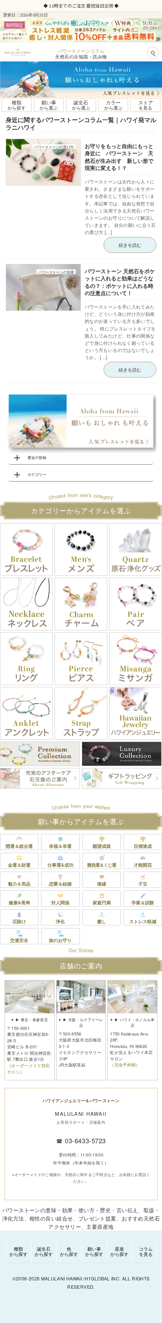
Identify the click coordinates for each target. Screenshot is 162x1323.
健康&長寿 (19, 902)
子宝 (142, 883)
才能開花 (143, 864)
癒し (101, 921)
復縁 (101, 883)
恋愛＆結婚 (60, 883)
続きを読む (130, 245)
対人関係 (60, 902)
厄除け (19, 921)
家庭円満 (102, 902)
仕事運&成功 (60, 864)
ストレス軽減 (142, 921)
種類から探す (18, 1251)
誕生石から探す (44, 1251)
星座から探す (119, 1251)
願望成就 (102, 846)
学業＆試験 (142, 902)
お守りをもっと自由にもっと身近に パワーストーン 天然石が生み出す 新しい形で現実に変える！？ (119, 157)
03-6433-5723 (85, 1140)
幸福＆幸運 (60, 846)
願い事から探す (94, 1251)
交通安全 (19, 940)
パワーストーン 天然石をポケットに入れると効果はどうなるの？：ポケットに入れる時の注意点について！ (120, 282)
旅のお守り (60, 940)
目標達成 (143, 846)
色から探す (69, 1251)
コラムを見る (146, 1251)
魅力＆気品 (19, 883)
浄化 (60, 921)
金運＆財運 (19, 864)
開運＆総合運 (19, 846)
